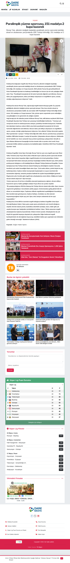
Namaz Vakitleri (12, 526)
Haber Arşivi (41, 534)
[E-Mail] (17, 270)
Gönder (10, 370)
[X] (35, 516)
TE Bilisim (20, 266)
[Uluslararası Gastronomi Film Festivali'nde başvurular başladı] (20, 288)
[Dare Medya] (12, 3)
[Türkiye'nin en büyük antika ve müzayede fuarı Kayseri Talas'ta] (20, 310)
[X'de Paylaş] (10, 74)
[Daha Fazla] (16, 74)
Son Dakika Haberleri (13, 534)
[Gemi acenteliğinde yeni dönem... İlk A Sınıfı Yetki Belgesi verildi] (49, 332)
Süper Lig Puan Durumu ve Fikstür (16, 530)
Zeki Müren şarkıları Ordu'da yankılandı (48, 297)
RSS (19, 542)
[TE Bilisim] (11, 267)
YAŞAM (35, 20)
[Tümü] (62, 478)
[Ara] (61, 4)
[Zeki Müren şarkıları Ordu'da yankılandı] (49, 288)
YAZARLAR (15, 9)
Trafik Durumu (42, 526)
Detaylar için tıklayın (35, 422)
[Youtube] (38, 516)
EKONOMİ (34, 9)
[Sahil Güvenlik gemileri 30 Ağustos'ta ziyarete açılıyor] (49, 310)
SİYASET (25, 9)
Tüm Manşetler (42, 530)
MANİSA (4, 9)
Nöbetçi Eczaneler (13, 522)
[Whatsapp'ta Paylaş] (13, 74)
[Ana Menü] (63, 4)
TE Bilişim (39, 547)
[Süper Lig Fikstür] (62, 429)
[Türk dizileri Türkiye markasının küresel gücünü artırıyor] (20, 332)
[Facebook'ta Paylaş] (7, 74)
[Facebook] (31, 516)
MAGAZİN (43, 9)
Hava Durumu (42, 522)
